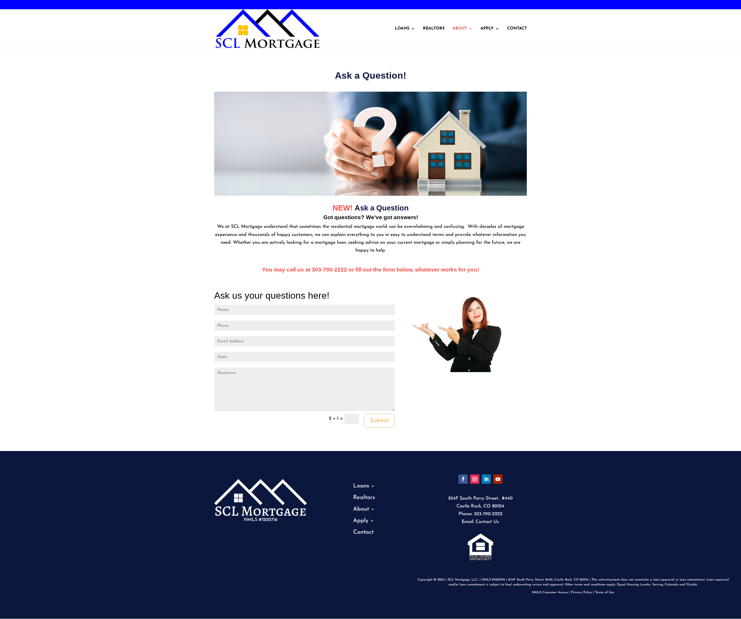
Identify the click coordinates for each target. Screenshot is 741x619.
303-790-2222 (24, 5)
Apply (487, 29)
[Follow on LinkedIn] (486, 479)
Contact (517, 29)
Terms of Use (604, 592)
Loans (402, 29)
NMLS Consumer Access (550, 592)
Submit (379, 421)
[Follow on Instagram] (474, 479)
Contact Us (487, 522)
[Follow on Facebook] (463, 479)
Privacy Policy (581, 592)
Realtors (434, 29)
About (459, 29)
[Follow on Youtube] (497, 479)
